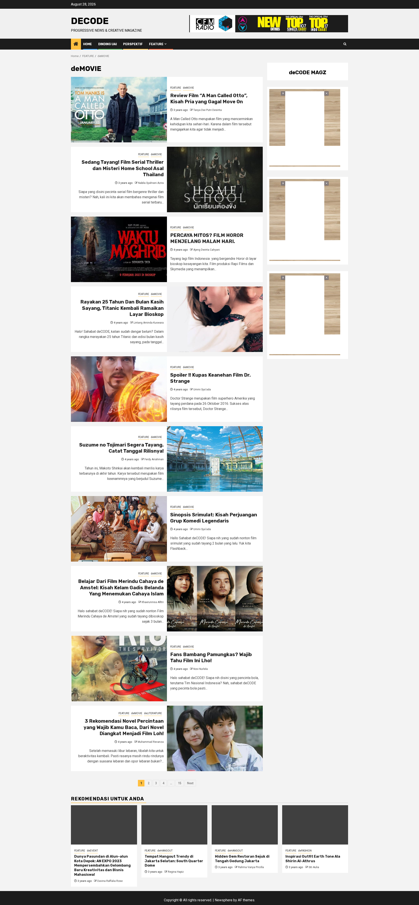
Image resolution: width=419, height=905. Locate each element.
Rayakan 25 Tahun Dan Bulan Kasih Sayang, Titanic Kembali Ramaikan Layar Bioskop (122, 308)
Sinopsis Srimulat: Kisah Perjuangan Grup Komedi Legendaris (213, 518)
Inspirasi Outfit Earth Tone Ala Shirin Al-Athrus (312, 858)
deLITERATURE (153, 713)
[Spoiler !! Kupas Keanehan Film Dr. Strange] (119, 389)
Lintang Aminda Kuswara (149, 322)
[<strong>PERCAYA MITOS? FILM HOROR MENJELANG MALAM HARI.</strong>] (119, 249)
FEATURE (156, 44)
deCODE (90, 21)
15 (179, 783)
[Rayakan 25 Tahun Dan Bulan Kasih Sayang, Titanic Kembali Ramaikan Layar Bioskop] (215, 319)
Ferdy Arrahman (154, 459)
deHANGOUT (165, 850)
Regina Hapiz (176, 871)
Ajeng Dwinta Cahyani (206, 249)
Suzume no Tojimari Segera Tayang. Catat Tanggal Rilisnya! (121, 448)
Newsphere (223, 900)
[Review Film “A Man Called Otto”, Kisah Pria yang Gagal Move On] (119, 109)
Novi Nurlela (200, 669)
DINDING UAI (107, 44)
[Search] (345, 44)
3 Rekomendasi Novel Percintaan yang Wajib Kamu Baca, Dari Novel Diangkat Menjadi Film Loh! (124, 727)
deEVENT (92, 850)
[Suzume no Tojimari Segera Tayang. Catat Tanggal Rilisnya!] (215, 459)
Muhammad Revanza (151, 741)
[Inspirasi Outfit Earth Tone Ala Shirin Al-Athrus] (315, 825)
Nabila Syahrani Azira (151, 182)
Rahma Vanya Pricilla (251, 867)
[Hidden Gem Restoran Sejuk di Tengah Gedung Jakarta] (245, 825)
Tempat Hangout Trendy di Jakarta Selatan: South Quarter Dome (174, 861)
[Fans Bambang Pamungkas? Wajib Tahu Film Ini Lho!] (119, 668)
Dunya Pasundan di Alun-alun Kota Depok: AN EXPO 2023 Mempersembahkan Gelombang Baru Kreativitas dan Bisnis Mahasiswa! (102, 865)
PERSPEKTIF (133, 44)
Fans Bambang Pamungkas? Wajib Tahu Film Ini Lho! (211, 658)
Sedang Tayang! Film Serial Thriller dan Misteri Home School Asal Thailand (123, 168)
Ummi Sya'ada (202, 389)
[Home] (76, 44)
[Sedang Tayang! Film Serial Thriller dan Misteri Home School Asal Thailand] (215, 179)
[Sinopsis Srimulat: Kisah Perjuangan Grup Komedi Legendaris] (119, 529)
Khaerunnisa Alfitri (153, 602)
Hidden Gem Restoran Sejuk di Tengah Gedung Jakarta (242, 858)
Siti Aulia (314, 867)
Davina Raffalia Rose (110, 881)
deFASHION (305, 850)
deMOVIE (188, 87)
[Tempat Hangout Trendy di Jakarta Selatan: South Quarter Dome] (174, 825)
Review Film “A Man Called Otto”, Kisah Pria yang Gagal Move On (208, 99)
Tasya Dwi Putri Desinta (207, 110)
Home (87, 44)
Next (190, 783)
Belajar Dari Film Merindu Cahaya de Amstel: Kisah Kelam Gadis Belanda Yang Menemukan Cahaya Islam (121, 587)
